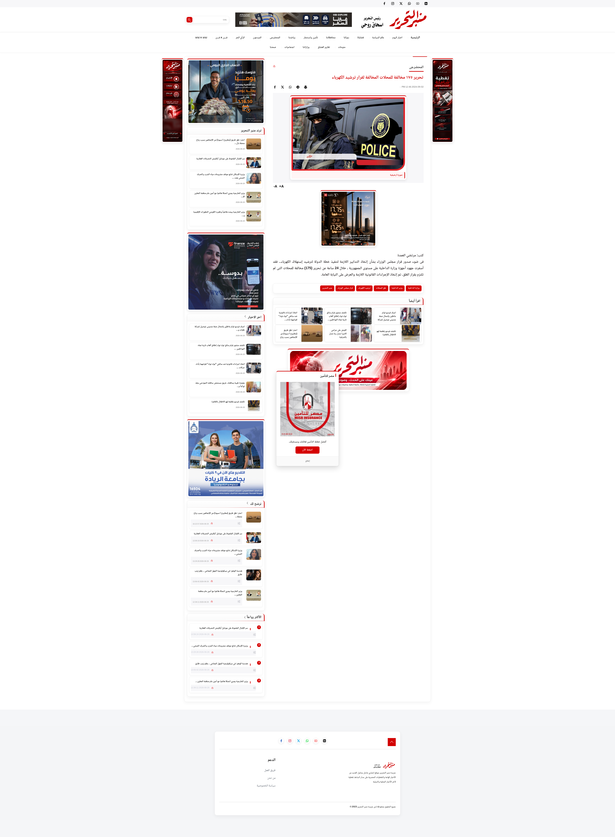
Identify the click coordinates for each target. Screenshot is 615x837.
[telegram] (298, 87)
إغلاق (307, 461)
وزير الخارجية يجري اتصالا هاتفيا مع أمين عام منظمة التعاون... (220, 593)
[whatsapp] (290, 87)
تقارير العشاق (324, 47)
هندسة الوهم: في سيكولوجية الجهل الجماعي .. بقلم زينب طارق (218, 572)
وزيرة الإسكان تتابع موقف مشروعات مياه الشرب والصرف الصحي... (218, 552)
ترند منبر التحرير (251, 131)
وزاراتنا (306, 47)
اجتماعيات (289, 47)
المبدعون (257, 38)
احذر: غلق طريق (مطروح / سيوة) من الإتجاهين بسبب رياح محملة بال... (220, 141)
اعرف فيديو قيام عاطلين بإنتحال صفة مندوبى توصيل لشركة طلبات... (387, 316)
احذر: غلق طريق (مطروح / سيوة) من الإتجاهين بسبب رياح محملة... (288, 333)
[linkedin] (426, 3)
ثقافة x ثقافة (201, 38)
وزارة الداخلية (413, 288)
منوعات (341, 47)
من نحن (271, 778)
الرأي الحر (240, 38)
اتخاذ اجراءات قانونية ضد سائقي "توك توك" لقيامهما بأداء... (288, 316)
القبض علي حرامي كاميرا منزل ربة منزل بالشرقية (338, 333)
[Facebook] (384, 3)
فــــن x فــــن (221, 38)
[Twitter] (401, 3)
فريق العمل (269, 770)
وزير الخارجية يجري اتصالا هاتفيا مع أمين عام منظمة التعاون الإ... (219, 195)
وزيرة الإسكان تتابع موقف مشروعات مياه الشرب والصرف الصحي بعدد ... (221, 176)
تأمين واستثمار (311, 38)
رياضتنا (291, 38)
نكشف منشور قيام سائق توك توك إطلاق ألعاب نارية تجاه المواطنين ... (221, 347)
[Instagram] (393, 3)
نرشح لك (255, 504)
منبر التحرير (327, 288)
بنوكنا (346, 38)
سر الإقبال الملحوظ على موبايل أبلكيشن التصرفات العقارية (220, 159)
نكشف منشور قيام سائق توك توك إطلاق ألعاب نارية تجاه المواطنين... (337, 316)
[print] (306, 87)
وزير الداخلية (397, 288)
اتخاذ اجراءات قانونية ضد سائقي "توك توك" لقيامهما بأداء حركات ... (220, 366)
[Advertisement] (556, 717)
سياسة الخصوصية (266, 785)
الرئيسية (415, 37)
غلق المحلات (381, 288)
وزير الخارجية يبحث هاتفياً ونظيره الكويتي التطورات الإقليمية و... (219, 214)
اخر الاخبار (254, 317)
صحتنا (273, 47)
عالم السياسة (378, 38)
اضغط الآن (307, 450)
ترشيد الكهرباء (364, 288)
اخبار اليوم (397, 38)
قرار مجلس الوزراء (345, 288)
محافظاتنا (330, 38)
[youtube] (418, 3)
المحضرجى (275, 38)
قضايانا (360, 38)
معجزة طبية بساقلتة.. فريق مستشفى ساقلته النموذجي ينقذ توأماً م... (220, 385)
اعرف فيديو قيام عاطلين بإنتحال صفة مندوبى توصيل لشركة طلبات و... (220, 328)
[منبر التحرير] (393, 20)
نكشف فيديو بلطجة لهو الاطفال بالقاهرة (386, 333)
